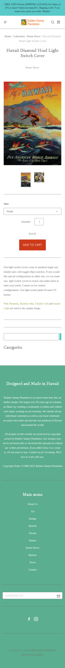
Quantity (25, 221)
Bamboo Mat (27, 303)
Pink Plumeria (11, 303)
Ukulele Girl (41, 303)
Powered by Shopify (32, 654)
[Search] (60, 336)
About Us (32, 504)
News (33, 562)
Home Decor (33, 36)
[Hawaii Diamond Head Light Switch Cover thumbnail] (26, 179)
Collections (19, 36)
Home (7, 36)
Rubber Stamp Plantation (42, 650)
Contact (32, 569)
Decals (32, 533)
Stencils (32, 526)
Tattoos (32, 540)
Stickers (32, 555)
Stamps (32, 518)
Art (32, 511)
